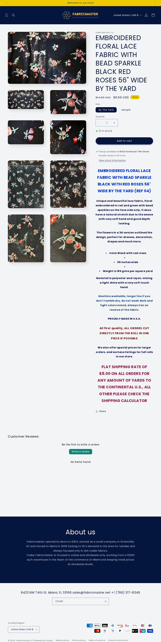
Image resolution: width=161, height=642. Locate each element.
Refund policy (62, 640)
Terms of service (97, 640)
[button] (6, 15)
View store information (112, 160)
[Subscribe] (105, 601)
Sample (126, 109)
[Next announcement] (154, 3)
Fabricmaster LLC (24, 640)
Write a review (80, 451)
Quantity (100, 116)
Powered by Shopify (43, 640)
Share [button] (102, 411)
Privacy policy (79, 640)
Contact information (118, 640)
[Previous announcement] (6, 3)
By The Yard (106, 109)
